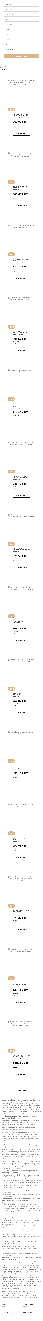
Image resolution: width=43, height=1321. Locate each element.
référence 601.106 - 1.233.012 (18, 262)
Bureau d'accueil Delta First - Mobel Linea (20, 187)
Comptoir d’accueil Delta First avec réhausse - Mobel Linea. (20, 115)
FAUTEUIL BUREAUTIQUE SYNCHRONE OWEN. (18, 694)
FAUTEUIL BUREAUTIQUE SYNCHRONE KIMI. (18, 622)
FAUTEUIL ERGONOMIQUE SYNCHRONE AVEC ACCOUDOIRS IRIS (21, 549)
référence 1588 (16, 841)
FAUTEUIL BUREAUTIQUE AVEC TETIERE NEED (20, 839)
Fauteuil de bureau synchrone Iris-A (21, 766)
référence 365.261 (16, 986)
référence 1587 (16, 768)
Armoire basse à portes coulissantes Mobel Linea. (19, 984)
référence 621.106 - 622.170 (18, 117)
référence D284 (16, 408)
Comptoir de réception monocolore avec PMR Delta (20, 332)
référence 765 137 (16, 479)
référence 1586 (16, 696)
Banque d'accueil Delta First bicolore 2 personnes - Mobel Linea (20, 405)
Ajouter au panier (21, 133)
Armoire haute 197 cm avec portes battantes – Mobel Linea (21, 477)
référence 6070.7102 (17, 913)
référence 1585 (16, 624)
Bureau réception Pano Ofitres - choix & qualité (21, 911)
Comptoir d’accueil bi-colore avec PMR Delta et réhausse (21, 1056)
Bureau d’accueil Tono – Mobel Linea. (20, 260)
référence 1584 (16, 551)
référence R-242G (17, 1058)
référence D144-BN (17, 189)
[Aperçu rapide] (21, 112)
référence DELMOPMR (18, 334)
